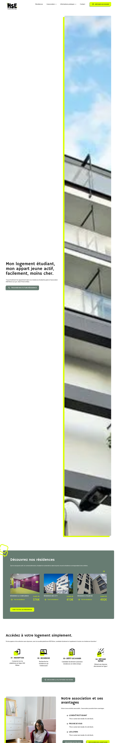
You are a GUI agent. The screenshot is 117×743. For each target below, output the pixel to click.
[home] (12, 4)
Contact (82, 4)
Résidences (39, 4)
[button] (51, 4)
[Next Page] (104, 571)
